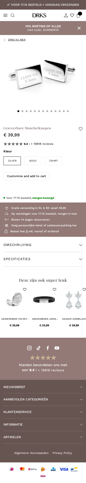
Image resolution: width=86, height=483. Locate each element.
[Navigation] (5, 15)
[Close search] (12, 15)
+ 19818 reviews (42, 144)
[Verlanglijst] (72, 15)
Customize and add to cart (26, 176)
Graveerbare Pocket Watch (14, 319)
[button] (24, 289)
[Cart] (78, 15)
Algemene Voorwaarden (31, 453)
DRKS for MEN (16, 39)
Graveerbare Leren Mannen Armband (44, 319)
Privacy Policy (62, 453)
